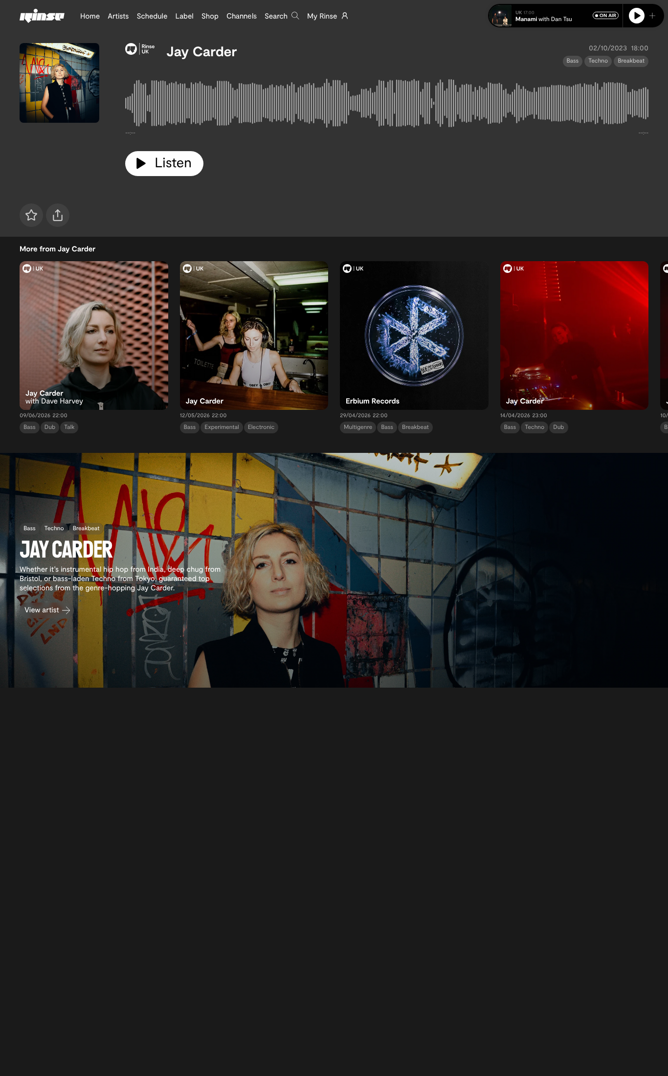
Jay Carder (201, 51)
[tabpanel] (386, 105)
